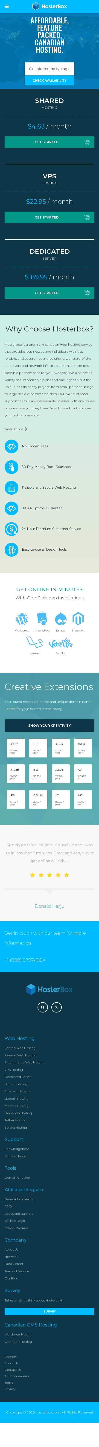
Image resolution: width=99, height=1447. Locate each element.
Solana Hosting (16, 1127)
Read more (14, 429)
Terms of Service (17, 1271)
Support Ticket (16, 1156)
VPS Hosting (14, 1069)
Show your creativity (49, 726)
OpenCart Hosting (18, 1341)
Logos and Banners (19, 1213)
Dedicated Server (18, 1077)
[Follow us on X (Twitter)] (56, 1007)
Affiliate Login (15, 1221)
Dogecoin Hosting (18, 1113)
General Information (20, 1199)
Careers (10, 1357)
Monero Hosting (17, 1106)
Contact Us (13, 1369)
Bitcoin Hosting (16, 1084)
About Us (11, 1249)
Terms (9, 1382)
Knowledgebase (17, 1149)
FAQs (8, 1206)
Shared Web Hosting (20, 1048)
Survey (50, 1311)
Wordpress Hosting (18, 1334)
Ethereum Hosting (18, 1091)
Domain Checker (17, 1177)
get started (46, 142)
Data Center (14, 1264)
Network (11, 1257)
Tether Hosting (15, 1120)
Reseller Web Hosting (20, 1055)
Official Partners (16, 1228)
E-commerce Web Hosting (24, 1062)
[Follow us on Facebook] (43, 1007)
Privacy (10, 1389)
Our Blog (11, 1278)
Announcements (17, 1376)
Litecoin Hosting (17, 1098)
